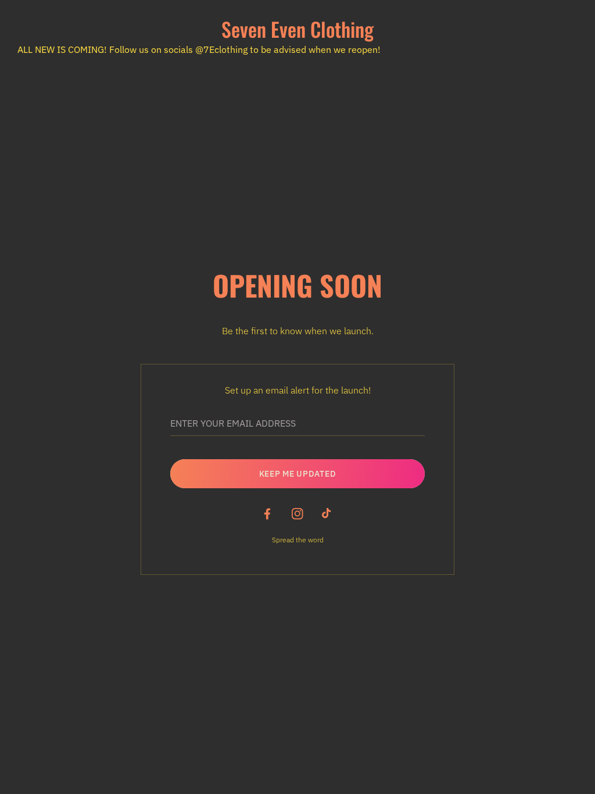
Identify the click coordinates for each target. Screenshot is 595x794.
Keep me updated (297, 473)
